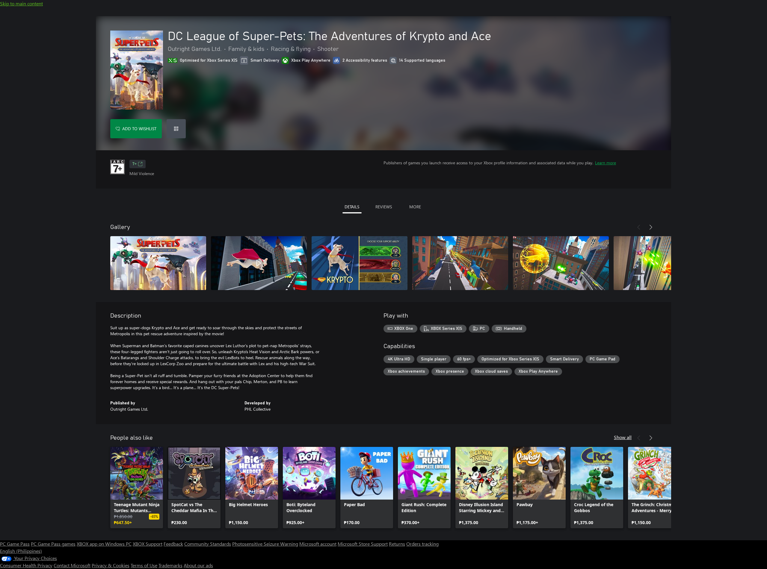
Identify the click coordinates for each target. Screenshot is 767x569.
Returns (397, 544)
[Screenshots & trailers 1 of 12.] (158, 263)
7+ (134, 164)
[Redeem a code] (176, 128)
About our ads (198, 565)
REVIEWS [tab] (383, 207)
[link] (136, 487)
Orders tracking (422, 544)
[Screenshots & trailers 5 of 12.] (561, 263)
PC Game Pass (15, 544)
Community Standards (207, 544)
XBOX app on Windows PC (104, 544)
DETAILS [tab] (352, 207)
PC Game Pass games (53, 544)
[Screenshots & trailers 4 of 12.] (460, 263)
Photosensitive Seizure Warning (265, 544)
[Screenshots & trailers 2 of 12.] (259, 263)
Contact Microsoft (72, 565)
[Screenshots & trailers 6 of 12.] (661, 263)
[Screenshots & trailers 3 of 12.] (359, 263)
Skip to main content (21, 3)
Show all (623, 437)
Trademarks (170, 565)
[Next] (651, 227)
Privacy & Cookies (110, 565)
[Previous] (639, 227)
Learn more (605, 163)
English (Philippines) (21, 551)
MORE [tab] (415, 207)
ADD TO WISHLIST (139, 128)
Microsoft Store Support (363, 544)
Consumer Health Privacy (26, 565)
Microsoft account (317, 544)
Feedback (173, 544)
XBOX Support (147, 544)
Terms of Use (144, 565)
